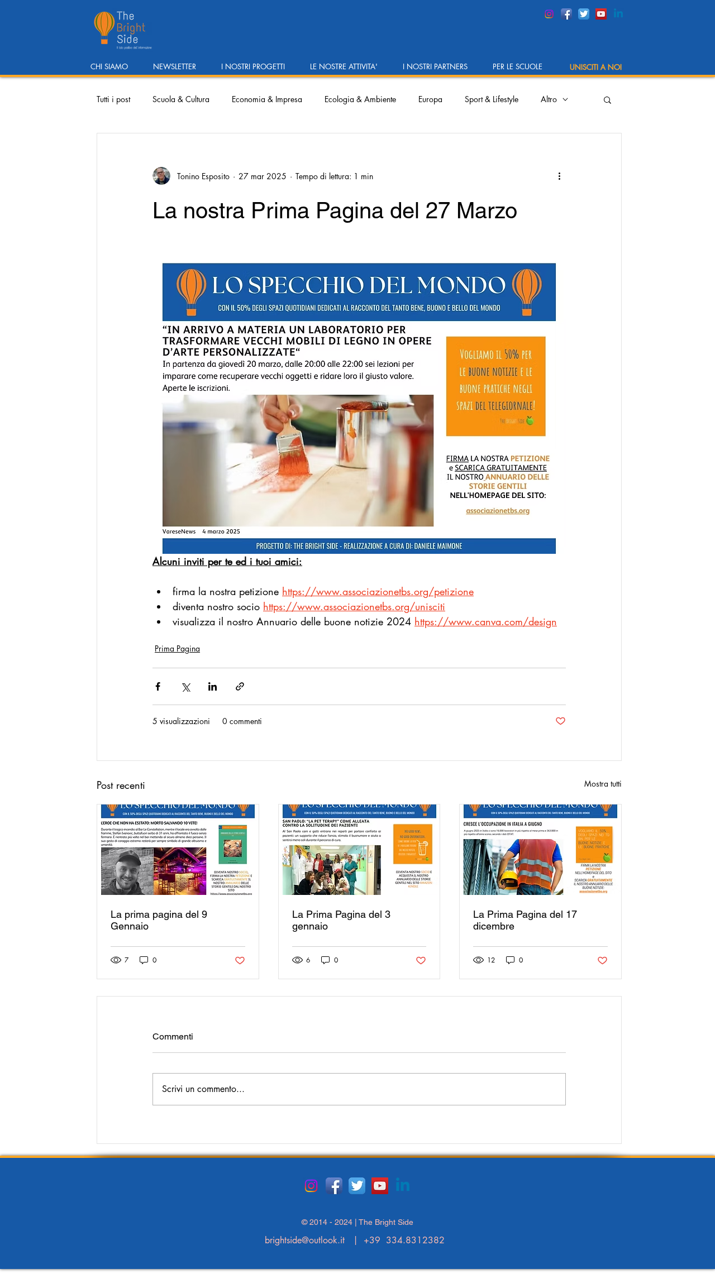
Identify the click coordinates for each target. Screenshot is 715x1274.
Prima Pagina (177, 648)
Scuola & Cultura (180, 99)
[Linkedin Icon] (618, 14)
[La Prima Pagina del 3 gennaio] (359, 849)
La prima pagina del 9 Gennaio (159, 920)
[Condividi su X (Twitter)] (185, 686)
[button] (113, 70)
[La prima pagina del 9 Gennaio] (178, 849)
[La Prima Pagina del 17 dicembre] (540, 849)
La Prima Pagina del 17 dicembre (525, 920)
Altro (549, 99)
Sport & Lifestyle (491, 99)
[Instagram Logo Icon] (549, 14)
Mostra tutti (603, 783)
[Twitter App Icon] (583, 14)
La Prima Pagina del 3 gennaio (341, 920)
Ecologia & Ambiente (360, 99)
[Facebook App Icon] (566, 14)
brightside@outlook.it (305, 1240)
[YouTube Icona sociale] (601, 14)
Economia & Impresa (267, 99)
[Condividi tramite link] (240, 686)
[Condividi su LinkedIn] (212, 686)
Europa (430, 99)
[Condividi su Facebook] (157, 686)
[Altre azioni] (559, 176)
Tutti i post (113, 99)
